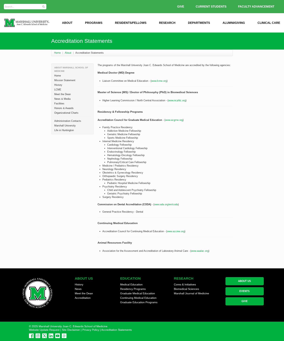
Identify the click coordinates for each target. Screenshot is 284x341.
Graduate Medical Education (137, 293)
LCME (57, 89)
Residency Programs (133, 288)
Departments (199, 22)
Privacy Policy (90, 329)
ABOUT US (244, 281)
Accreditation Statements (116, 329)
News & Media (62, 98)
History (58, 84)
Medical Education (131, 284)
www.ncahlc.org (177, 100)
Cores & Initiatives (185, 284)
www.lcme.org (159, 80)
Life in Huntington (64, 130)
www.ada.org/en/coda (166, 204)
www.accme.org (176, 231)
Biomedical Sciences (186, 288)
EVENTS (244, 291)
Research (167, 22)
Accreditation (83, 297)
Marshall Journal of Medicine (191, 293)
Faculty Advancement (256, 6)
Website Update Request (44, 329)
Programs (93, 22)
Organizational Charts (66, 112)
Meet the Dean (62, 94)
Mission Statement (64, 80)
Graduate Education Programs (138, 302)
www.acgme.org (174, 120)
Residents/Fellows (130, 22)
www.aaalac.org (199, 250)
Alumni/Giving (234, 22)
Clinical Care (269, 22)
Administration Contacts (67, 120)
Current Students (211, 6)
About (68, 52)
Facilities (59, 103)
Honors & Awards (64, 108)
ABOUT (67, 22)
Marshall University (65, 125)
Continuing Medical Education (138, 297)
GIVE (180, 6)
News (78, 288)
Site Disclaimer (71, 329)
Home (57, 52)
